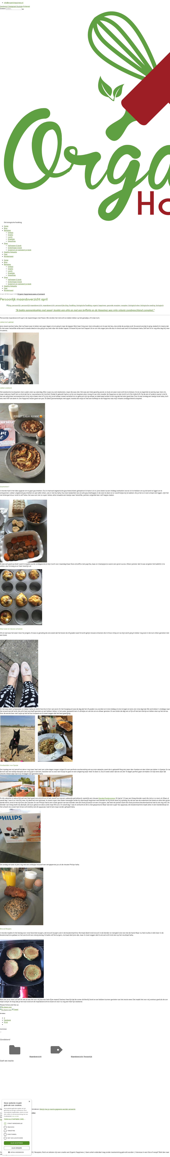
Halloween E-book (14, 245)
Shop (6, 243)
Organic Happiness (25, 294)
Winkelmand (8, 256)
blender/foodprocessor (107, 798)
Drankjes (11, 239)
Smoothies (12, 241)
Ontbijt (10, 233)
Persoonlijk (88, 1056)
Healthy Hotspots (10, 252)
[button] (17, 1119)
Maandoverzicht (35, 1056)
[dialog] (16, 1127)
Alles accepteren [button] (17, 1143)
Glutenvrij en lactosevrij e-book (19, 250)
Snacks (10, 235)
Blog (5, 228)
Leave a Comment (38, 294)
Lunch (10, 237)
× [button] (29, 1101)
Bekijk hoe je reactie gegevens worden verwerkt (57, 1109)
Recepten (7, 230)
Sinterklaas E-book (15, 248)
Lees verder (15, 1116)
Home (6, 226)
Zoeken (3, 8)
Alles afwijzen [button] (17, 1148)
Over (5, 254)
